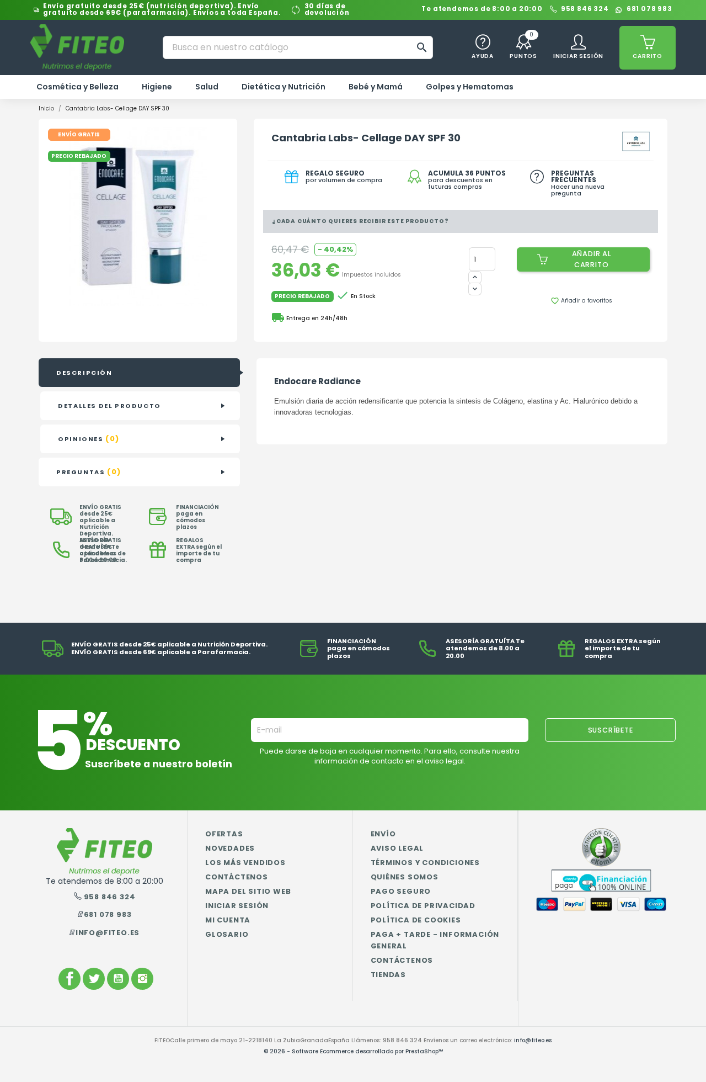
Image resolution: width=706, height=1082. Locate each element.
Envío (383, 834)
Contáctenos (236, 877)
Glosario (226, 934)
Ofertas (224, 834)
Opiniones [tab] (89, 438)
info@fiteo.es (108, 932)
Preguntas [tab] (88, 471)
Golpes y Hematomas (470, 86)
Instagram (142, 979)
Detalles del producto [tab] (109, 405)
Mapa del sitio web (248, 891)
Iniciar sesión (237, 905)
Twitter (94, 979)
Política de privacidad (423, 905)
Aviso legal (397, 848)
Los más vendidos (245, 862)
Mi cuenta (227, 920)
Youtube (118, 979)
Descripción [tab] (84, 372)
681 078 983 (649, 9)
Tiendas (389, 974)
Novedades (230, 848)
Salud (206, 86)
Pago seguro (401, 891)
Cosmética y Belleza (77, 86)
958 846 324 (585, 9)
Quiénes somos (404, 877)
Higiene (157, 86)
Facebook (69, 979)
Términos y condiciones (425, 862)
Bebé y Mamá (376, 86)
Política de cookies (416, 920)
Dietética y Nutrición (283, 86)
